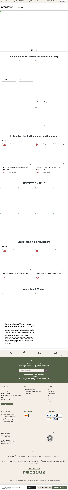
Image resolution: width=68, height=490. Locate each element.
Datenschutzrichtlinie (28, 374)
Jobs (49, 403)
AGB (25, 379)
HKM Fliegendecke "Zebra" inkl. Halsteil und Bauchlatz (15, 168)
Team (49, 389)
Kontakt (49, 401)
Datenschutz (51, 391)
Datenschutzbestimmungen (30, 378)
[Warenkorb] (65, 6)
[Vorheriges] (2, 157)
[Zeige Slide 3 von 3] (36, 50)
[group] (34, 31)
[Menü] (49, 6)
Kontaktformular (12, 399)
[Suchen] (53, 6)
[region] (34, 31)
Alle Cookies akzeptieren (59, 487)
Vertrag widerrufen (7, 404)
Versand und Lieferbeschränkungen (33, 391)
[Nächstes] (66, 157)
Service (26, 386)
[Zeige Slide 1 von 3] (31, 50)
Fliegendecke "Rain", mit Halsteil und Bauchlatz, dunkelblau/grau (49, 168)
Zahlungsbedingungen (30, 389)
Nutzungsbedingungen (39, 374)
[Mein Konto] (61, 6)
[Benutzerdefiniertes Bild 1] (26, 415)
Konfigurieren (31, 487)
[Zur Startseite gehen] (12, 7)
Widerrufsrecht (51, 393)
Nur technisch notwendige (44, 487)
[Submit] (46, 370)
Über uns (49, 386)
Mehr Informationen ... (6, 488)
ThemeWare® (47, 481)
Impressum (50, 397)
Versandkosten (30, 480)
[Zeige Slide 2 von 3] (34, 50)
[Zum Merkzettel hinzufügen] (30, 164)
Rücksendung (28, 393)
